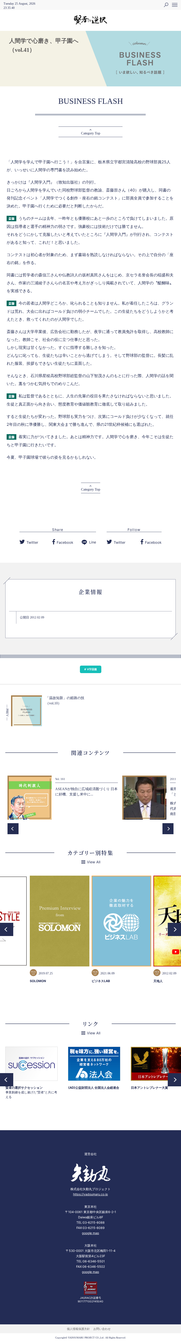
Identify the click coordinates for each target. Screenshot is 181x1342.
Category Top (90, 133)
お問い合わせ (102, 1329)
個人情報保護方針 (78, 1329)
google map (90, 1233)
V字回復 (92, 669)
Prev (13, 828)
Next (167, 828)
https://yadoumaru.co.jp (90, 1194)
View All (93, 862)
